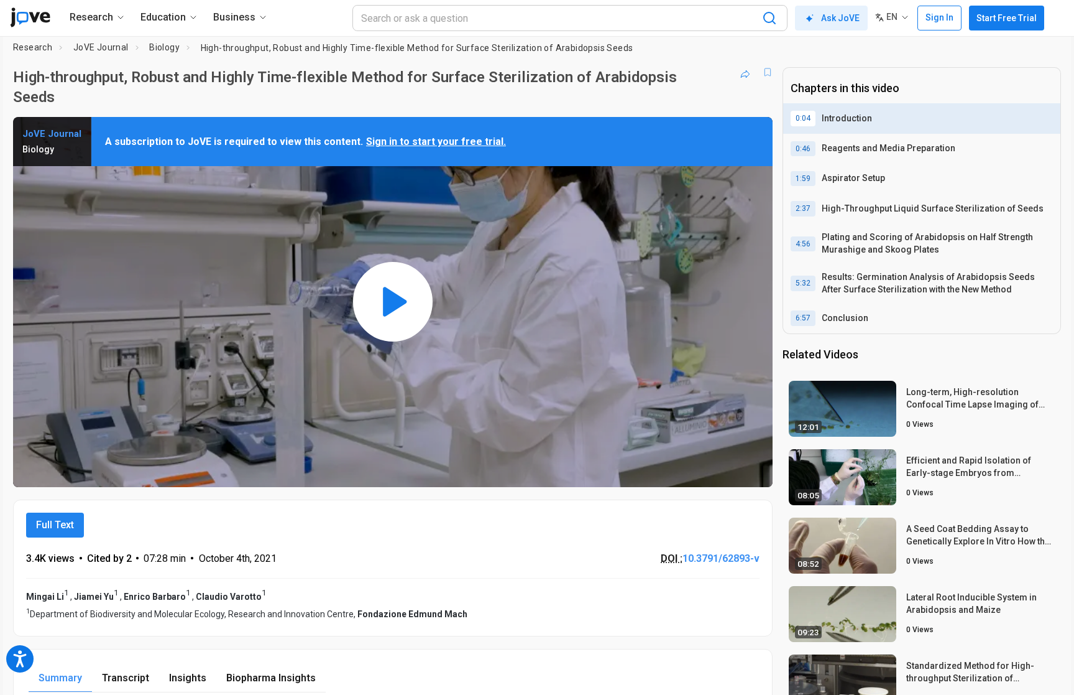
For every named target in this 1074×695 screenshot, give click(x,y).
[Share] (745, 72)
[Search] (769, 18)
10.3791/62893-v (721, 558)
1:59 (803, 178)
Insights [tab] (187, 678)
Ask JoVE (840, 18)
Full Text (55, 525)
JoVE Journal (101, 47)
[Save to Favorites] (768, 72)
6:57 (803, 318)
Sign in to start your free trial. (436, 141)
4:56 (803, 244)
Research (32, 47)
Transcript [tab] (125, 678)
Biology (164, 47)
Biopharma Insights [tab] (271, 678)
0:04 (803, 118)
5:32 (803, 283)
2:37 (803, 208)
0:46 (803, 148)
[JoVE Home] (30, 17)
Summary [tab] (60, 678)
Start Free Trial (1006, 18)
